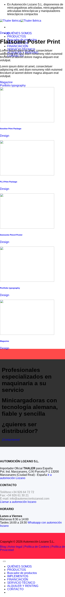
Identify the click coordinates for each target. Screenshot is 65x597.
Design (4, 32)
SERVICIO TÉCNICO (21, 582)
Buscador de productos (22, 572)
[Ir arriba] (4, 561)
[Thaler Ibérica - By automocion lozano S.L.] (20, 20)
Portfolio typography (13, 85)
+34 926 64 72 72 (23, 492)
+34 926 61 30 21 (17, 495)
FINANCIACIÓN (17, 46)
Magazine (6, 82)
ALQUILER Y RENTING (22, 585)
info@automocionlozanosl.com (29, 498)
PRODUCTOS (16, 36)
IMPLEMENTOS (17, 576)
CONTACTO (15, 589)
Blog (3, 546)
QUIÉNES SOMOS (19, 33)
